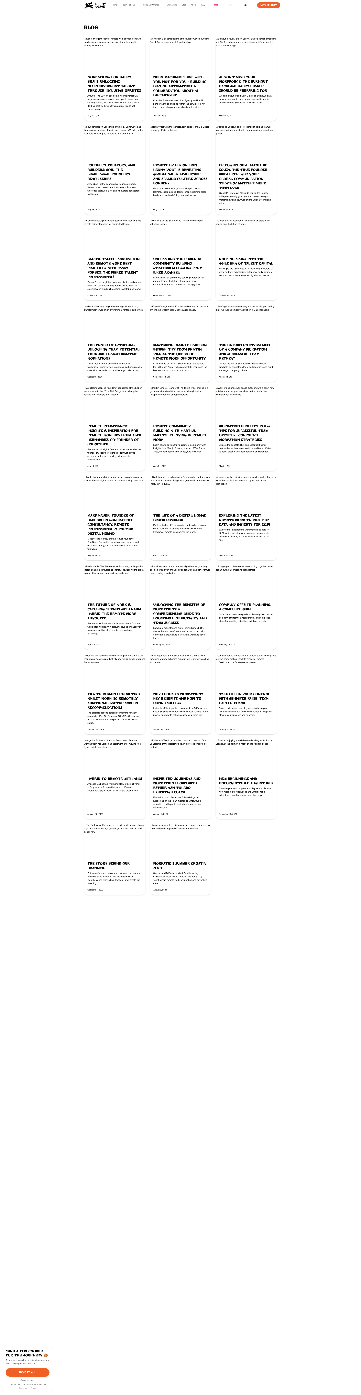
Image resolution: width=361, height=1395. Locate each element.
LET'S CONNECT (268, 5)
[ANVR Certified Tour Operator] (215, 5)
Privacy (33, 1388)
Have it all (27, 1372)
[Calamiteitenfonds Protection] (245, 5)
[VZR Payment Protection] (230, 5)
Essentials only (27, 1380)
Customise (23, 1388)
